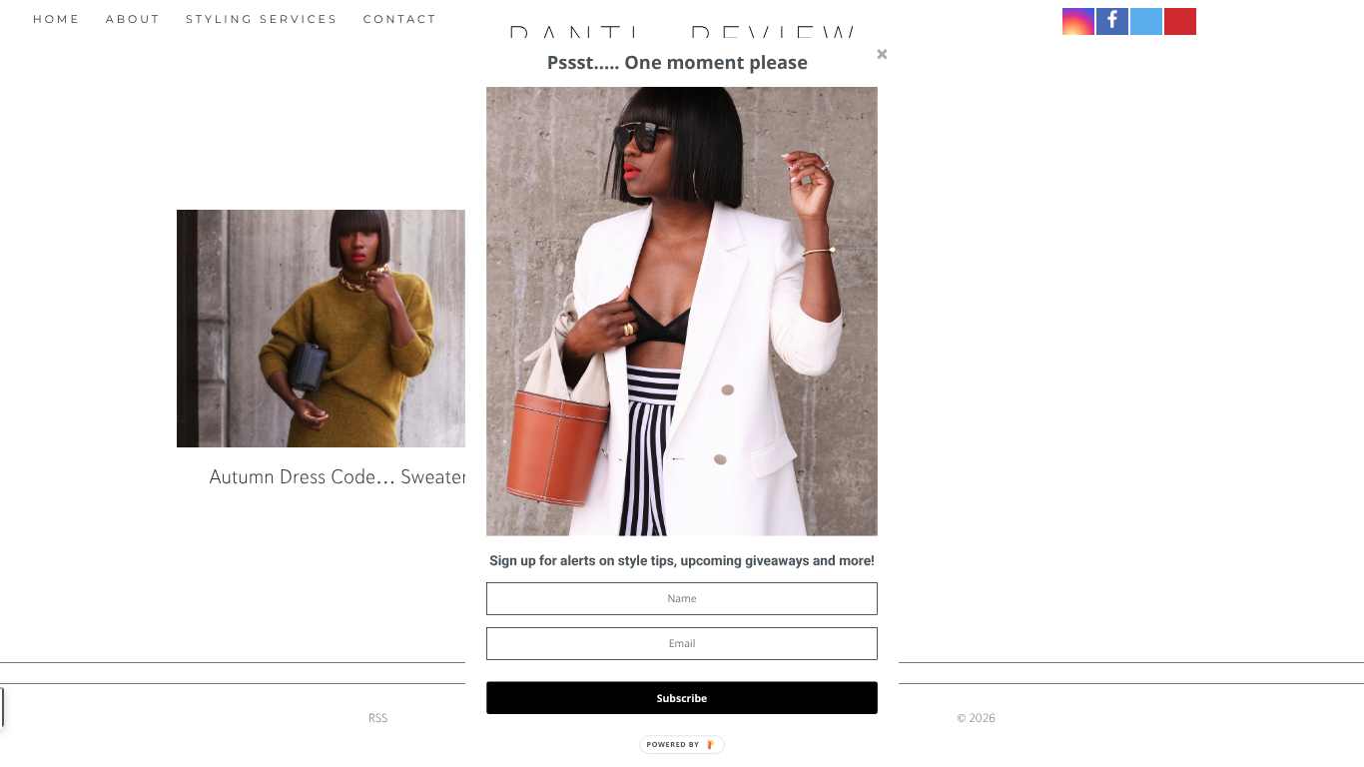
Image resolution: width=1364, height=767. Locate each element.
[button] (682, 561)
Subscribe (682, 697)
